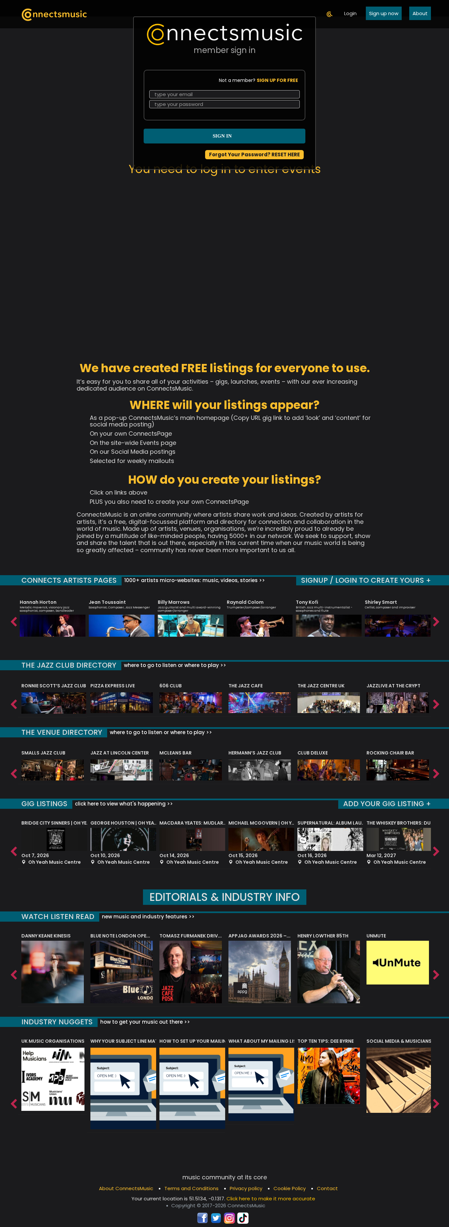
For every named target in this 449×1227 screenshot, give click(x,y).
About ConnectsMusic (126, 1188)
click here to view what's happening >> (123, 803)
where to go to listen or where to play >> (174, 665)
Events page (158, 443)
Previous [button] (13, 620)
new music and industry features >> (148, 916)
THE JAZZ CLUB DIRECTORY (68, 665)
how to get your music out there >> (144, 1021)
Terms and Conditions (191, 1188)
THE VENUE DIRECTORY (61, 732)
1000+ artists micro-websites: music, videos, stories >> (194, 580)
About (420, 13)
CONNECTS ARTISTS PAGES (69, 580)
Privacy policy (246, 1188)
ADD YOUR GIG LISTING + (387, 804)
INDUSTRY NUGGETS (57, 1022)
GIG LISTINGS (44, 804)
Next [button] (436, 620)
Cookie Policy (289, 1188)
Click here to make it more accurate (270, 1198)
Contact (327, 1188)
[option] (52, 615)
